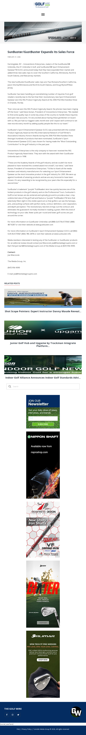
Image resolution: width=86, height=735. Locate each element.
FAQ (18, 729)
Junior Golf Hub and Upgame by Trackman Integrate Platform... (43, 344)
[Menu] (43, 14)
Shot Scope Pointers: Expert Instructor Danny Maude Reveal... (43, 311)
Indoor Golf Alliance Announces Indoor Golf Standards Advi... (43, 377)
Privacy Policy (26, 729)
